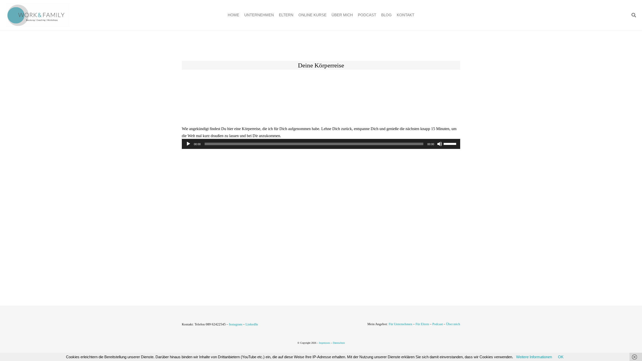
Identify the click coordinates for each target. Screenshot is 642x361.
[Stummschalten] (439, 143)
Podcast (437, 324)
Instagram (235, 324)
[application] (321, 144)
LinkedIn (252, 324)
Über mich (453, 324)
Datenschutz (339, 342)
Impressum (324, 342)
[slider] (451, 143)
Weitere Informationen (534, 357)
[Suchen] (634, 15)
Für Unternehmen (400, 324)
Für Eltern (422, 324)
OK (561, 357)
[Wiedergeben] (188, 143)
